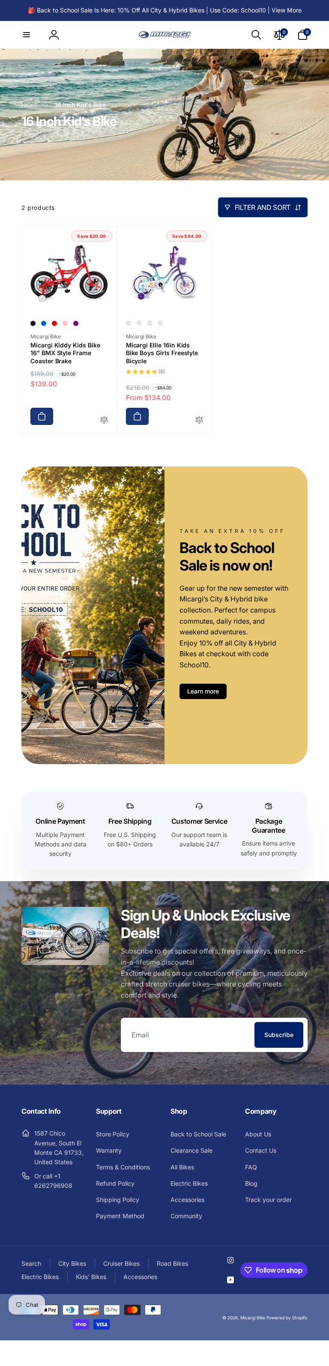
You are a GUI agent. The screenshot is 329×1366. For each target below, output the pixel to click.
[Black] (33, 323)
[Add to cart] (41, 416)
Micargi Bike (252, 1317)
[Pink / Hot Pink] (139, 323)
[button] (26, 34)
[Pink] (65, 323)
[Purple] (75, 323)
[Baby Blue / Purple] (128, 323)
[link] (165, 10)
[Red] (54, 323)
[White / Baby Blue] (150, 323)
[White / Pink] (160, 323)
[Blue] (43, 323)
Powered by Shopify (287, 1317)
